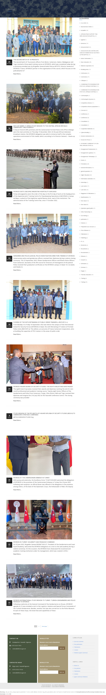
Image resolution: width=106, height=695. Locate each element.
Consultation (84, 121)
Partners (83, 223)
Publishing (83, 237)
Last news (83, 189)
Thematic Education (86, 274)
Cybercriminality (85, 132)
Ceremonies (84, 77)
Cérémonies (84, 73)
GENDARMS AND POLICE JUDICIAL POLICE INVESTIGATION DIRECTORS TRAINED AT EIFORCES (44, 256)
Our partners (77, 668)
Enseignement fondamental (88, 149)
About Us (76, 665)
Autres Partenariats (86, 58)
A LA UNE (83, 23)
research (83, 260)
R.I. (81, 241)
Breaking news (84, 69)
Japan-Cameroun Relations (81, 676)
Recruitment (84, 248)
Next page (44, 626)
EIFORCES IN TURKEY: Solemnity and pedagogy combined (34, 542)
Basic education (85, 62)
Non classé (84, 201)
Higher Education (85, 175)
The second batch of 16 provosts (26, 60)
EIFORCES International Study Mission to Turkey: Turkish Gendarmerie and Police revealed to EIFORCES (44, 601)
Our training (84, 215)
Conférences (84, 114)
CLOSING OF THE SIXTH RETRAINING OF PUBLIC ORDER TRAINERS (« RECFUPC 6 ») (40, 322)
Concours (83, 110)
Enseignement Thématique (88, 156)
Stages (82, 271)
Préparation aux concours (87, 226)
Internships (84, 182)
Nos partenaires (78, 644)
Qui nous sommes (78, 641)
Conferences (84, 117)
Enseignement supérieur (87, 153)
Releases (83, 256)
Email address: (44, 645)
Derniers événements (86, 136)
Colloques (83, 80)
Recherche (83, 245)
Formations (84, 164)
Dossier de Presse (85, 140)
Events (82, 160)
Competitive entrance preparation (89, 106)
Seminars (83, 267)
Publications (84, 234)
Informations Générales (87, 178)
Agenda (83, 39)
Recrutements (84, 252)
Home (89, 9)
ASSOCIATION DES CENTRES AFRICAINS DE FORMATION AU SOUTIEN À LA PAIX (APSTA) (89, 52)
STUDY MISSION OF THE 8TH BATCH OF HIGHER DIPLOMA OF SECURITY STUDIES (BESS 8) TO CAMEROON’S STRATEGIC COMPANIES (44, 414)
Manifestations (85, 197)
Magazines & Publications (87, 193)
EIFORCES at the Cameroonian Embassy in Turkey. (31, 478)
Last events (84, 186)
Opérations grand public (87, 208)
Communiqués (84, 95)
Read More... (17, 74)
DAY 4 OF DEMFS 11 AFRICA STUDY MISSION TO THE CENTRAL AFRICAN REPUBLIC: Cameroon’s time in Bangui (40, 126)
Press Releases (85, 230)
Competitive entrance (86, 103)
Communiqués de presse (87, 99)
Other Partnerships (85, 212)
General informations (86, 167)
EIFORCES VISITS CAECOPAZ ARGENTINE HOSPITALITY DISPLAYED (34, 191)
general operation (85, 171)
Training (83, 278)
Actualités (83, 30)
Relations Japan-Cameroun (81, 652)
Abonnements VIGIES (86, 26)
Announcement (85, 47)
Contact (76, 650)
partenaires (84, 219)
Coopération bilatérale (86, 128)
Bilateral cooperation (86, 66)
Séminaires (84, 263)
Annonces (83, 43)
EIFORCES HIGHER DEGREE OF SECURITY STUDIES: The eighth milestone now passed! (43, 386)
